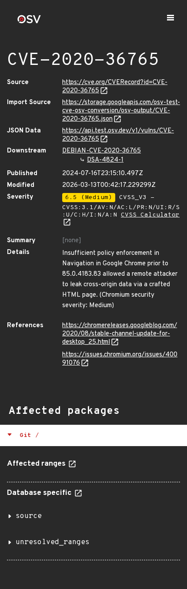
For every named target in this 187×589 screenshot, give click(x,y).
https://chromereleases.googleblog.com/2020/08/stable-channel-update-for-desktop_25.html (119, 334)
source (29, 516)
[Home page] (29, 22)
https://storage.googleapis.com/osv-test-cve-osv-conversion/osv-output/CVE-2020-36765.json (121, 110)
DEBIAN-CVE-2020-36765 (101, 151)
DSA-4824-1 (105, 160)
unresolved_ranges (53, 542)
